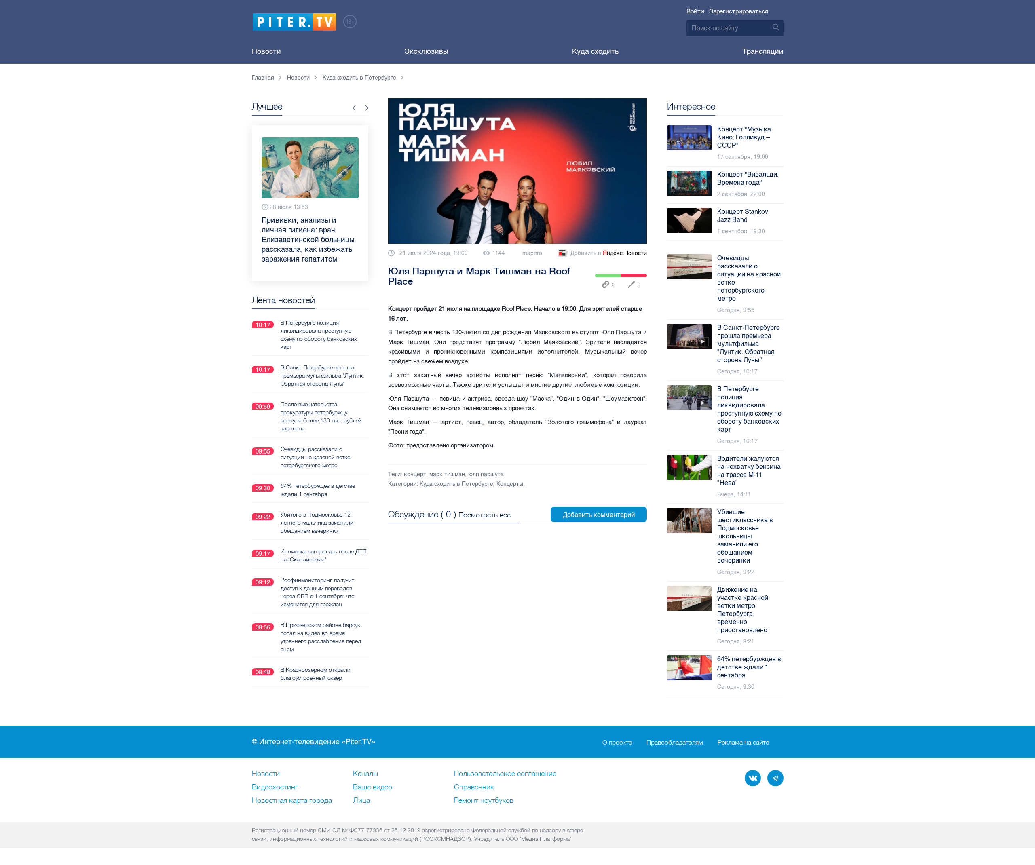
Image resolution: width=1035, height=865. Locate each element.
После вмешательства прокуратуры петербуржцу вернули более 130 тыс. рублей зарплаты (321, 416)
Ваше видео (372, 787)
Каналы (365, 774)
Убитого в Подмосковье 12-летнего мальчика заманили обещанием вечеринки (317, 522)
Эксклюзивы (426, 51)
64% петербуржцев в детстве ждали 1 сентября (318, 490)
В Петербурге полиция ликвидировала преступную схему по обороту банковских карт (319, 334)
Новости (266, 51)
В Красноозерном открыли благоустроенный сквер (316, 673)
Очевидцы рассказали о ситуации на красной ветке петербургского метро (315, 457)
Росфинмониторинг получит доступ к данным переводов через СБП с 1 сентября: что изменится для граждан (318, 592)
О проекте (617, 742)
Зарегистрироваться (738, 11)
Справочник (474, 787)
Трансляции (763, 51)
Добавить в (608, 253)
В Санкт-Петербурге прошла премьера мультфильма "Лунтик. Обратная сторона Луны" (322, 375)
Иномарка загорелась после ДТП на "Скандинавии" (324, 555)
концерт (415, 474)
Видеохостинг (275, 787)
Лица (361, 801)
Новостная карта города (292, 801)
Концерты (509, 484)
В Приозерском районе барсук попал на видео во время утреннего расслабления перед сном (321, 637)
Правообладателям (674, 742)
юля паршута (486, 474)
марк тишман (447, 474)
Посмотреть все (484, 514)
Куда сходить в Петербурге (456, 484)
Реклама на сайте (743, 742)
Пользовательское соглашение (505, 774)
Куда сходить (595, 51)
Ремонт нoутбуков (483, 801)
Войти (695, 11)
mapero (532, 253)
